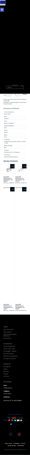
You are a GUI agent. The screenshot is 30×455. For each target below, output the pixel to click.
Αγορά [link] (9, 171)
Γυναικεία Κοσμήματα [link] (14, 102)
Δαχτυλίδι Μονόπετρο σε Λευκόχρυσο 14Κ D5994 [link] (19, 307)
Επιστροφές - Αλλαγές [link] (9, 351)
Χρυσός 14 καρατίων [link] (9, 123)
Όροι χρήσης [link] (7, 332)
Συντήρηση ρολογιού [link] (9, 358)
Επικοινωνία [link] (7, 338)
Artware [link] (24, 449)
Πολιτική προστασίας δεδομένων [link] (10, 335)
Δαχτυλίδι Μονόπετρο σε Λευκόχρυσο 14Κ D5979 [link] (8, 179)
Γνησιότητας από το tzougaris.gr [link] (12, 152)
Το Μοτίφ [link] (6, 141)
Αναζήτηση (15, 85)
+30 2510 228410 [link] (7, 393)
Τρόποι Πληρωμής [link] (9, 346)
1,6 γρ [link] (5, 137)
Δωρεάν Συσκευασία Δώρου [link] (11, 156)
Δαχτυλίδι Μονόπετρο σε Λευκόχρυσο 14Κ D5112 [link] (19, 179)
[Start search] (22, 85)
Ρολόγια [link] (5, 374)
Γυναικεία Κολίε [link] (23, 102)
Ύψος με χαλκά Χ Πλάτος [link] (15, 141)
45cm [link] (5, 147)
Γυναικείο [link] (6, 118)
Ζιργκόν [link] (6, 132)
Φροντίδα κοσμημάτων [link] (10, 356)
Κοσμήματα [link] (7, 366)
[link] (2, 10)
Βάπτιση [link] (6, 371)
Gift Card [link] (6, 376)
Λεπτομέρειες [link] (9, 167)
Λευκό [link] (5, 127)
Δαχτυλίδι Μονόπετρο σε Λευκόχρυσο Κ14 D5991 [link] (8, 307)
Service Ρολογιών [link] (8, 353)
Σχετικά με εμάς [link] (8, 329)
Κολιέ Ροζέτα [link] (7, 114)
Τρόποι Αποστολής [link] (9, 349)
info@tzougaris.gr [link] (7, 388)
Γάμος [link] (5, 369)
